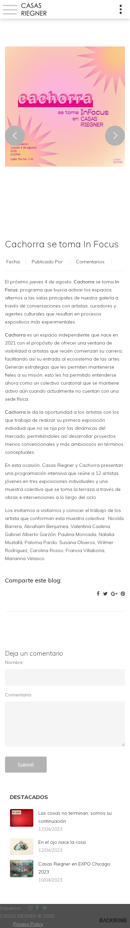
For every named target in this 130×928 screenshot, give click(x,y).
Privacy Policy (28, 924)
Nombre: (14, 662)
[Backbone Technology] (113, 920)
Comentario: (18, 695)
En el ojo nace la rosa (62, 842)
